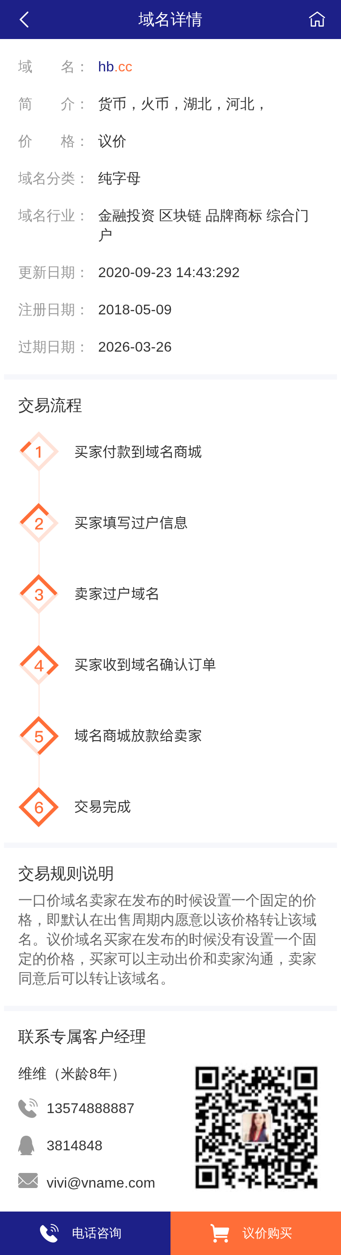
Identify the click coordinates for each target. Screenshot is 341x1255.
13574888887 (91, 1108)
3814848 (75, 1145)
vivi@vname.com (101, 1183)
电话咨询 (97, 1233)
